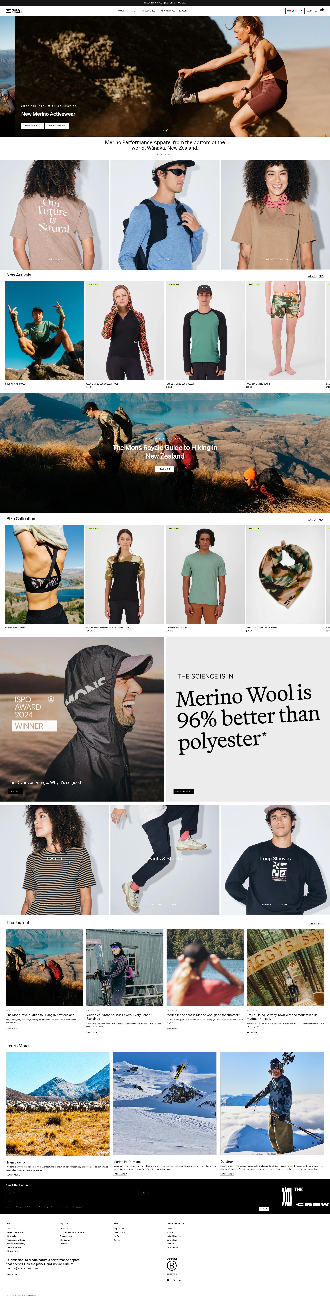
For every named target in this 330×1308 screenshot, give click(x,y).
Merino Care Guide (14, 1232)
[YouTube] (182, 1280)
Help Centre (118, 1228)
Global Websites (175, 1224)
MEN (134, 11)
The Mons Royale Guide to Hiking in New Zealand (40, 1015)
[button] (20, 126)
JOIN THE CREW (309, 1300)
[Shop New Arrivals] (44, 330)
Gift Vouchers (12, 1236)
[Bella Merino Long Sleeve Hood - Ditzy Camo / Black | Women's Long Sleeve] (124, 330)
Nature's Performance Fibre (72, 1232)
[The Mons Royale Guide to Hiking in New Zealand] (44, 967)
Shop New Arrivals (15, 383)
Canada (170, 1228)
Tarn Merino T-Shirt (176, 627)
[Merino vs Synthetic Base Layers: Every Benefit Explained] (125, 967)
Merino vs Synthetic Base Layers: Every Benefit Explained (119, 1017)
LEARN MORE (164, 155)
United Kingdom (174, 1236)
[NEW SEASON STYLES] (44, 574)
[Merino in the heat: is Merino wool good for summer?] (205, 967)
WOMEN (122, 11)
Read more (11, 1029)
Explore (64, 1224)
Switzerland (172, 1240)
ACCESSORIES (148, 11)
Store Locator (119, 1232)
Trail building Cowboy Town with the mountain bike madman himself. (282, 1017)
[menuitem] (123, 11)
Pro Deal (117, 1236)
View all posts (317, 924)
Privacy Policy (79, 1207)
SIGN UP (263, 1209)
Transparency (66, 1236)
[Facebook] (170, 1280)
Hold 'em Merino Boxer (258, 383)
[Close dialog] (327, 1257)
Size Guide (11, 1228)
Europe (170, 1232)
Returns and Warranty (15, 1243)
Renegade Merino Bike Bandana (262, 627)
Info (8, 1224)
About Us (64, 1228)
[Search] (316, 11)
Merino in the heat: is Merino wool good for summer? (203, 1015)
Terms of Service (13, 1247)
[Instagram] (176, 1280)
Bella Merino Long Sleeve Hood (102, 383)
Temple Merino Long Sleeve (180, 383)
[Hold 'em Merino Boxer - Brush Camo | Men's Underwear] (285, 330)
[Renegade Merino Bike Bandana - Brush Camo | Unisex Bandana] (285, 574)
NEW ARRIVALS (168, 11)
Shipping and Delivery (15, 1240)
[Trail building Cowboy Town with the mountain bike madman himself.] (285, 967)
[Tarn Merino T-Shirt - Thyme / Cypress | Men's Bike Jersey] (205, 574)
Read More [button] (11, 1274)
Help (115, 1224)
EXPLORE (183, 11)
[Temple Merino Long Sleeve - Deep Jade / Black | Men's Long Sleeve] (205, 330)
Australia (170, 1243)
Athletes (63, 1243)
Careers (116, 1240)
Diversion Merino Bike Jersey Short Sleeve (108, 627)
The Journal (65, 1240)
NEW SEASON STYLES (15, 627)
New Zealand (172, 1247)
